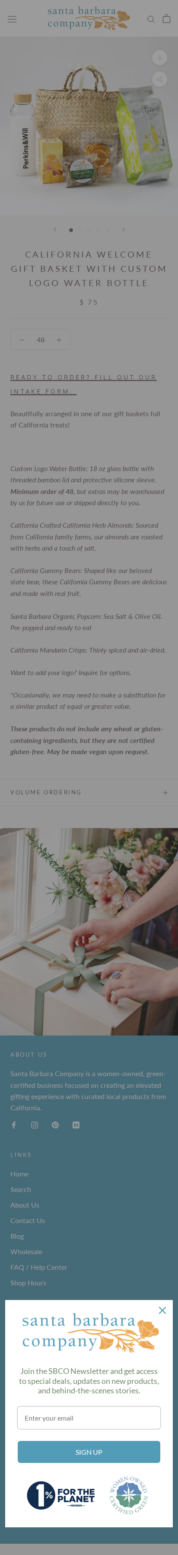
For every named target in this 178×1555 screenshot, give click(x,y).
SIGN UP (89, 1452)
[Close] (162, 1310)
